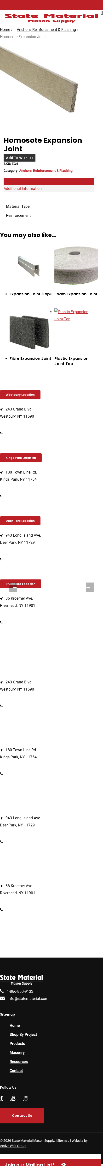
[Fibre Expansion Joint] (31, 330)
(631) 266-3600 (19, 496)
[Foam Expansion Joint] (76, 265)
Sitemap (63, 1140)
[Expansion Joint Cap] (31, 265)
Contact (16, 1070)
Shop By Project (23, 1034)
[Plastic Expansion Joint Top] (76, 330)
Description (13, 181)
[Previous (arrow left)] (14, 588)
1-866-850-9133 (20, 991)
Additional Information (23, 188)
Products (17, 1043)
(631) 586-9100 (19, 559)
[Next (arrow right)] (88, 588)
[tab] (49, 181)
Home (5, 29)
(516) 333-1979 (19, 433)
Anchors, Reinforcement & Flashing (46, 29)
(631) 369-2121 (19, 622)
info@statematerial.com (28, 998)
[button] (20, 394)
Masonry (17, 1052)
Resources (19, 1061)
